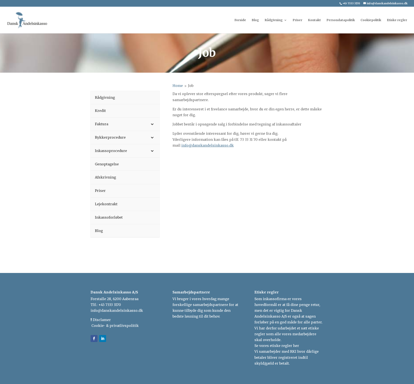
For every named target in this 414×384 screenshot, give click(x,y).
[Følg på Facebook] (94, 338)
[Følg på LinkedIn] (102, 338)
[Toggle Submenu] (152, 124)
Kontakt (314, 20)
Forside (240, 20)
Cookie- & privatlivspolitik (115, 325)
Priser (297, 20)
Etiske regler (397, 20)
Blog (255, 20)
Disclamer (101, 320)
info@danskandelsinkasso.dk (117, 310)
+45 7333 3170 (109, 304)
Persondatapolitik (340, 20)
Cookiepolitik (371, 20)
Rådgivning (274, 20)
